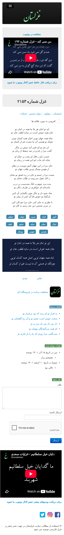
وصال (20, 232)
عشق (21, 224)
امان (44, 217)
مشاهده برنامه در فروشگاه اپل (32, 292)
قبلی (39, 278)
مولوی (47, 113)
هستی (43, 232)
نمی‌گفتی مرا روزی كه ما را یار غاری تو (37, 333)
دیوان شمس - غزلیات (30, 113)
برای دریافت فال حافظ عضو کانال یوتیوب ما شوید (32, 82)
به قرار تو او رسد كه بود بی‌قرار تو (40, 313)
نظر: (59, 384)
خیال (54, 224)
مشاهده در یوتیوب (32, 34)
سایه (32, 224)
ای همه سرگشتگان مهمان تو (43, 328)
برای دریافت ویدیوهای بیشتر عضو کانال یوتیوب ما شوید (34, 501)
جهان (22, 217)
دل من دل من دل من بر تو (44, 323)
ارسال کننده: (55, 412)
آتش (54, 217)
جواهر (10, 217)
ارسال (56, 440)
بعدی (24, 278)
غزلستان (57, 113)
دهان (43, 224)
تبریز (33, 217)
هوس (32, 232)
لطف (10, 224)
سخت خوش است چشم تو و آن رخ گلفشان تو (34, 318)
